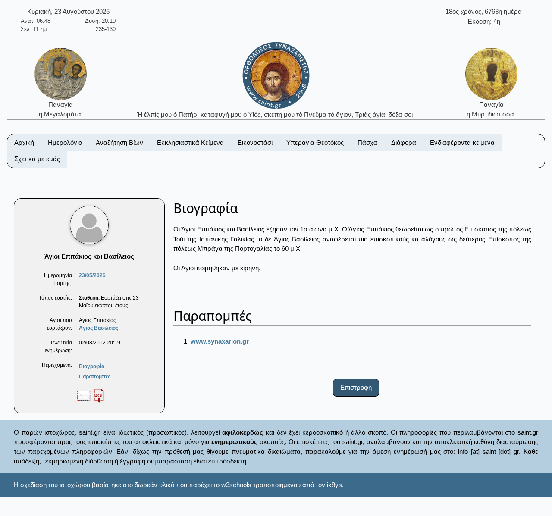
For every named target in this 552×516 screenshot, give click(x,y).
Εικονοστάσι (255, 142)
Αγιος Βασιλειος (98, 328)
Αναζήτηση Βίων (119, 142)
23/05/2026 (92, 275)
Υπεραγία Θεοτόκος (315, 142)
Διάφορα (403, 142)
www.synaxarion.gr (220, 341)
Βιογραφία (91, 366)
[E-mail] (84, 395)
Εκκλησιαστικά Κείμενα (190, 142)
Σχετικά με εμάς (37, 159)
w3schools (236, 484)
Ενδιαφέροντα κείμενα (462, 142)
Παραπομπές (94, 377)
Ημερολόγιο (65, 142)
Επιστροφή (356, 387)
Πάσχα (367, 142)
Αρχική (24, 142)
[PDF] (99, 395)
